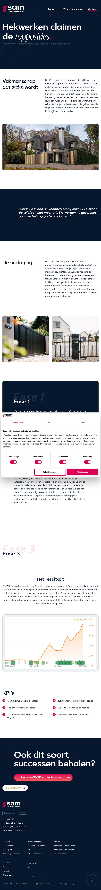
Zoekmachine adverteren (64, 850)
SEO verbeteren (9, 846)
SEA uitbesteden (35, 854)
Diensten (52, 9)
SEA (30, 850)
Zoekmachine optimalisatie (64, 846)
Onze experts (7, 875)
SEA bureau (58, 841)
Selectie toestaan (50, 472)
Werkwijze (6, 871)
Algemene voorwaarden (44, 883)
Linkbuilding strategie (36, 846)
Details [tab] (51, 422)
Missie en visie (8, 867)
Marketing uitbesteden (11, 854)
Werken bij (32, 863)
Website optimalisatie (36, 841)
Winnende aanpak (72, 9)
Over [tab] (83, 422)
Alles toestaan (82, 472)
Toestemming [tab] (17, 422)
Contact (92, 9)
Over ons (6, 863)
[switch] (38, 462)
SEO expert (7, 850)
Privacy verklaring (67, 883)
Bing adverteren (60, 854)
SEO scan (6, 841)
